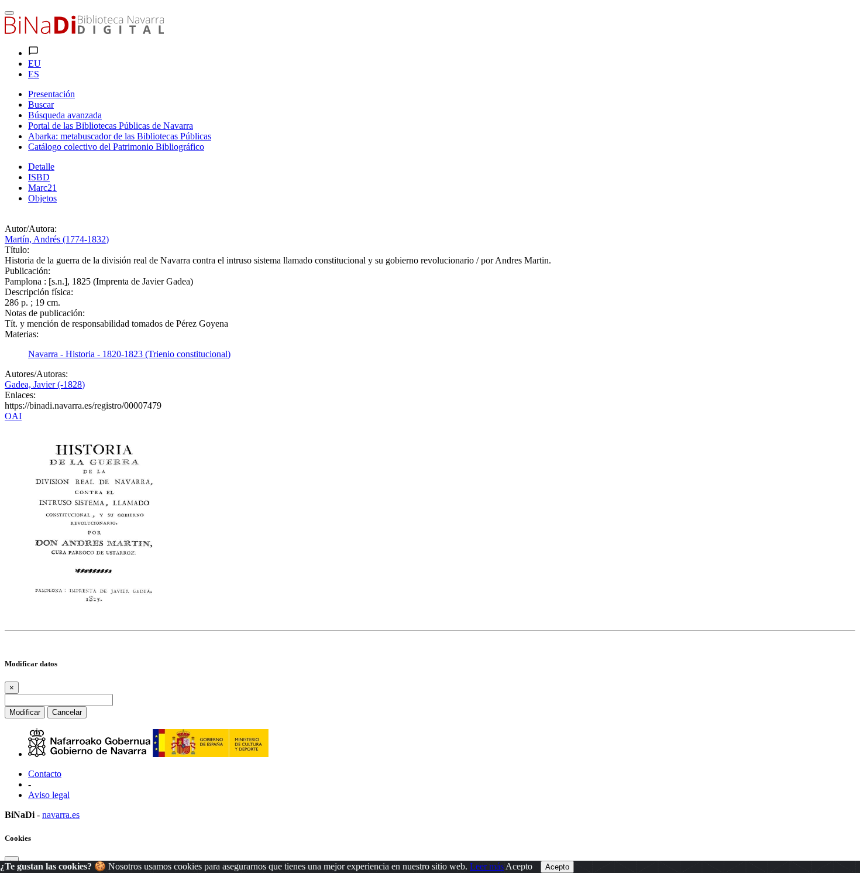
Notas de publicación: (45, 313)
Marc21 (42, 188)
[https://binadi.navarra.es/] (84, 31)
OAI (13, 416)
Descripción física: (39, 292)
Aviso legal (49, 795)
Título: (17, 250)
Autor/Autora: (31, 229)
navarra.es (61, 815)
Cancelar (67, 712)
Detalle (41, 167)
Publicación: (27, 271)
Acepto (518, 866)
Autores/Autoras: (36, 374)
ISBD (39, 177)
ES (33, 74)
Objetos (42, 198)
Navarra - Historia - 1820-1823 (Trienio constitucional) (129, 354)
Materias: (22, 334)
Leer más (487, 866)
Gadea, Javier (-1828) (45, 384)
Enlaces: (20, 395)
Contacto (44, 774)
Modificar (24, 712)
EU (34, 64)
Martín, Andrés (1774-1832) (57, 239)
